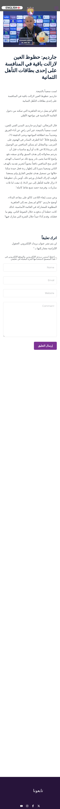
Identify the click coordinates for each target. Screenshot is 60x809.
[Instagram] (27, 806)
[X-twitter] (38, 806)
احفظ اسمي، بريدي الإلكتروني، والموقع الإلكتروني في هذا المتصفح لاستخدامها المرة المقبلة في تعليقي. (30, 258)
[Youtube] (21, 806)
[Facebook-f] (33, 806)
